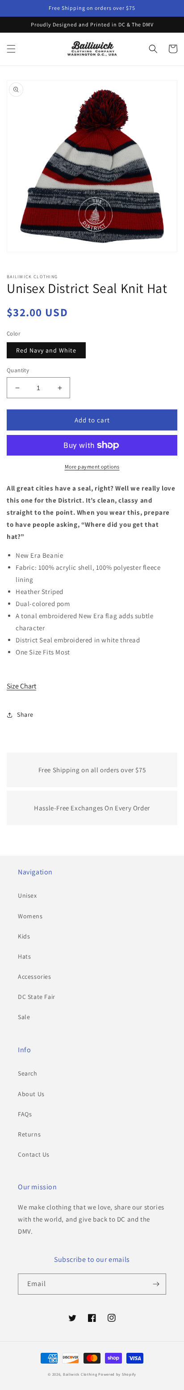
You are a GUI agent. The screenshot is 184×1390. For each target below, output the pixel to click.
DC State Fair (36, 997)
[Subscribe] (156, 1284)
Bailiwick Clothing (80, 1374)
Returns (29, 1134)
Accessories (34, 977)
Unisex (27, 895)
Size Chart (21, 686)
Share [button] (25, 714)
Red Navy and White (46, 350)
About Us (31, 1094)
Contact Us (34, 1154)
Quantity (18, 370)
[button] (11, 49)
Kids (24, 936)
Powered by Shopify (117, 1374)
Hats (24, 956)
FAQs (25, 1114)
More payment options (92, 466)
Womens (30, 916)
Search (28, 1073)
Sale (24, 1017)
